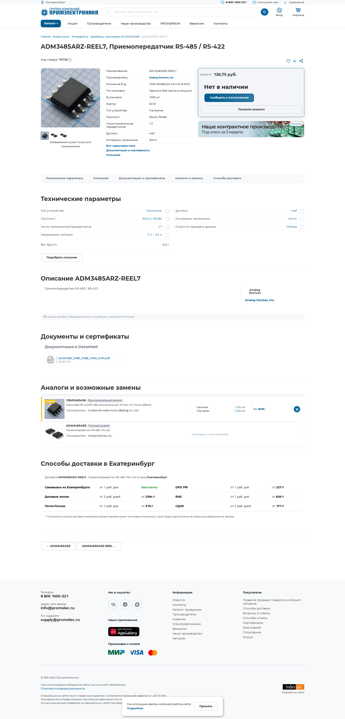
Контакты (179, 605)
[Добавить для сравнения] (294, 61)
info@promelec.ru (57, 608)
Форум (248, 637)
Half (294, 211)
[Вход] (279, 10)
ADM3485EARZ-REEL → (99, 546)
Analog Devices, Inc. (161, 77)
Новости (178, 600)
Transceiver (154, 211)
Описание (113, 155)
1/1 (160, 226)
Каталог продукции (186, 609)
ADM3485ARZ (87, 425)
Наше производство (187, 633)
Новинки (179, 619)
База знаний (252, 627)
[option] (70, 98)
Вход (279, 15)
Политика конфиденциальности (63, 688)
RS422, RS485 (152, 219)
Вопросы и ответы (256, 613)
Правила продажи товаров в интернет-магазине (272, 602)
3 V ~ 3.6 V (154, 234)
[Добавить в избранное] (288, 61)
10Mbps (291, 226)
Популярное (252, 632)
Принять (205, 706)
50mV (292, 219)
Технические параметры (64, 178)
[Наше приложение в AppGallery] (139, 631)
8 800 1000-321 (54, 596)
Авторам (178, 638)
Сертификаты (253, 623)
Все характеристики (120, 146)
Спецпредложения (186, 624)
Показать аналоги (251, 109)
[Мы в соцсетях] (113, 604)
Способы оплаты (255, 618)
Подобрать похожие (62, 257)
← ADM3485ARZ (58, 546)
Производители (184, 614)
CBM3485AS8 (94, 400)
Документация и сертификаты (128, 150)
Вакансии (179, 629)
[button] (47, 100)
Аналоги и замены (189, 178)
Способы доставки (227, 178)
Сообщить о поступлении (229, 97)
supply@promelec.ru (60, 620)
